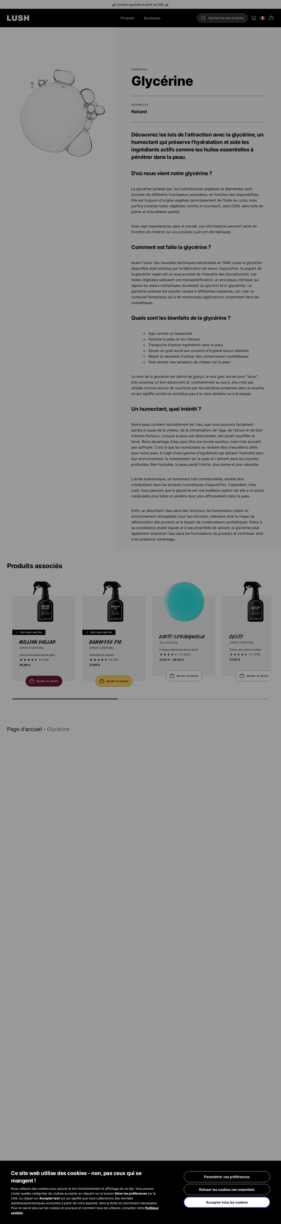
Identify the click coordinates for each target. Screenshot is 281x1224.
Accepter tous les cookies (227, 1202)
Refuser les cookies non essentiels (226, 1189)
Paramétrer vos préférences (227, 1177)
